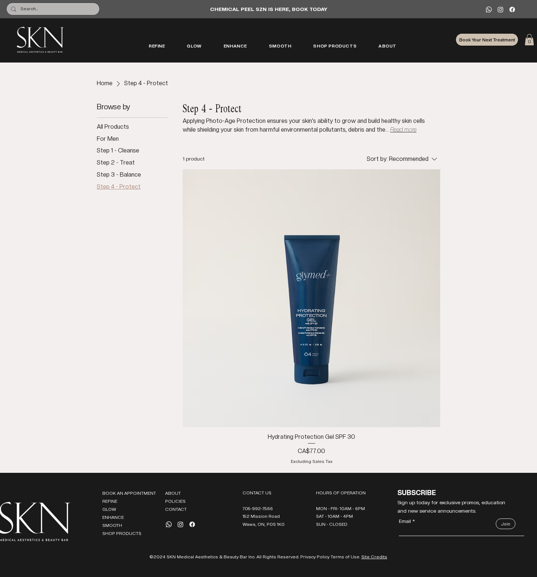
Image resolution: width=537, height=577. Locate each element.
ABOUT (173, 493)
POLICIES (175, 501)
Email (405, 521)
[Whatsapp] (488, 9)
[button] (529, 39)
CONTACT (176, 509)
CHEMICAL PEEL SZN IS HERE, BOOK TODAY (268, 9)
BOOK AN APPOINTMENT (128, 493)
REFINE (109, 501)
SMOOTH (112, 525)
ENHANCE (113, 517)
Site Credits (374, 556)
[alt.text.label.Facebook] (512, 9)
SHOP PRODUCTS (121, 533)
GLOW (109, 509)
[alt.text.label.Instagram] (500, 9)
